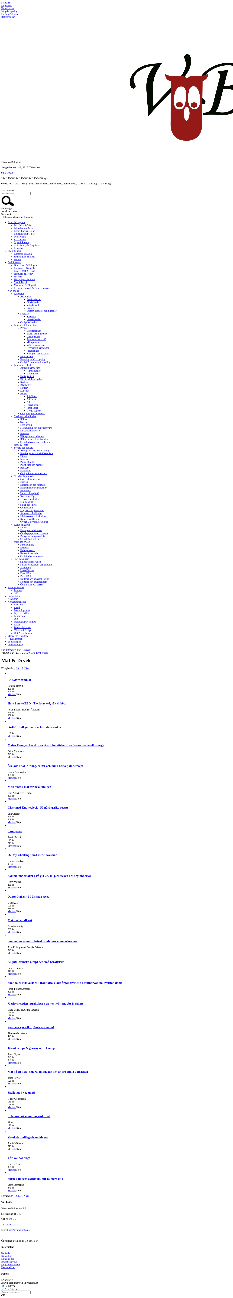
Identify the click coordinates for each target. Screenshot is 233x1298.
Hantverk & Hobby (23, 273)
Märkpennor (33, 342)
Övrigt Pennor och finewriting (35, 362)
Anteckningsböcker (30, 367)
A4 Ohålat (32, 396)
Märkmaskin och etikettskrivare (36, 427)
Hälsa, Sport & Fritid (24, 279)
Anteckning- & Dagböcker (27, 245)
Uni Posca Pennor (23, 633)
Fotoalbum (25, 470)
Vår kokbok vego (19, 1158)
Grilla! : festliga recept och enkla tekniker (34, 727)
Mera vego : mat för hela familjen (29, 786)
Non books (13, 290)
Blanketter (25, 385)
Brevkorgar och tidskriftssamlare (36, 453)
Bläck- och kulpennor (37, 333)
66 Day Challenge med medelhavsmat (32, 855)
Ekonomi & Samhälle (25, 268)
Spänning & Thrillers (24, 256)
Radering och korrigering (32, 359)
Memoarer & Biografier (26, 285)
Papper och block (22, 365)
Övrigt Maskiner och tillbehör (35, 442)
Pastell (17, 624)
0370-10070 (7, 172)
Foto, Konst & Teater (24, 271)
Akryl (17, 607)
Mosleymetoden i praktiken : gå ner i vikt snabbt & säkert (45, 1003)
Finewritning (14, 596)
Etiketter (24, 390)
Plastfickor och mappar (31, 464)
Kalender (31, 316)
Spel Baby (25, 567)
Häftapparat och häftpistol (33, 484)
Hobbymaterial (27, 550)
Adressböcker (33, 370)
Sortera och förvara (23, 447)
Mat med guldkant (20, 920)
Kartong (24, 382)
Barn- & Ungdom (16, 222)
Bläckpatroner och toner (32, 436)
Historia (18, 276)
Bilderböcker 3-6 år (23, 228)
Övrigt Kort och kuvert (31, 539)
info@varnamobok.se (20, 1230)
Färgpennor (20, 616)
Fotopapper (32, 407)
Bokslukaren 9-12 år (24, 233)
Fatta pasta (15, 831)
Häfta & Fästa (21, 444)
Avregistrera (11, 1289)
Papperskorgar (27, 462)
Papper (23, 393)
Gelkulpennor (33, 336)
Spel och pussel (21, 559)
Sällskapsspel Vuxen (30, 561)
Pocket (17, 259)
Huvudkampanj (15, 638)
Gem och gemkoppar (30, 479)
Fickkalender (33, 302)
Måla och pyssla (22, 541)
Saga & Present (21, 242)
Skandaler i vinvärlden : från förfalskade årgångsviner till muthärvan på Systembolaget (65, 982)
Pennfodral (25, 490)
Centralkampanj (15, 644)
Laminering (26, 425)
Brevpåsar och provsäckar (33, 536)
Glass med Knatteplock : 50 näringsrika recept (38, 807)
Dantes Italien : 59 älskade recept (29, 896)
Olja (16, 618)
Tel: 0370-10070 (9, 1224)
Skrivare (24, 422)
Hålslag (24, 482)
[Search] (7, 205)
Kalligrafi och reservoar (38, 353)
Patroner (18, 590)
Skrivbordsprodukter (24, 476)
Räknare (24, 419)
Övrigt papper (34, 410)
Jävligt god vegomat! (21, 1092)
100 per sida (42, 652)
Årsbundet (25, 296)
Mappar (24, 459)
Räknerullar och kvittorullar (34, 439)
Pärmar (23, 456)
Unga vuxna (20, 236)
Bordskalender (34, 299)
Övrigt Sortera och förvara (33, 473)
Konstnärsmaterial (29, 553)
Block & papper (22, 610)
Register (24, 467)
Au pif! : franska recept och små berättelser (36, 962)
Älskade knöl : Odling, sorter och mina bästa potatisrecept (45, 766)
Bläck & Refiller (16, 587)
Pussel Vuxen (27, 570)
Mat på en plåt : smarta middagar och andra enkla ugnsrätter (48, 1071)
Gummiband (26, 507)
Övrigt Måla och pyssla (32, 556)
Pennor (23, 328)
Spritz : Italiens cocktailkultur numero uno (35, 1178)
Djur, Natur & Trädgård (26, 265)
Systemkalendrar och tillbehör (41, 310)
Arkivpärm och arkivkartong (34, 450)
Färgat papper (33, 405)
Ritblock (24, 547)
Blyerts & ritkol (21, 613)
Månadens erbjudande (19, 636)
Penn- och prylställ (29, 493)
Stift (16, 593)
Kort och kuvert (22, 524)
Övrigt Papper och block (32, 413)
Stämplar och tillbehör (31, 513)
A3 (28, 402)
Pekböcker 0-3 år (22, 225)
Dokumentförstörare (30, 430)
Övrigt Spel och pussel (31, 584)
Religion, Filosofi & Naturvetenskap (32, 288)
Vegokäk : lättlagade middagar (28, 1137)
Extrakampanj (15, 641)
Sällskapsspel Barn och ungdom (36, 564)
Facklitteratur (14, 262)
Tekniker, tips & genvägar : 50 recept (32, 1048)
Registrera (10, 1286)
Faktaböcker (20, 239)
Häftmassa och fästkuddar (33, 516)
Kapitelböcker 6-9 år (24, 231)
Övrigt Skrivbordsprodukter (34, 521)
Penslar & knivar (22, 627)
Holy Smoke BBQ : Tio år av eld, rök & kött (37, 703)
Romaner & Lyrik (23, 253)
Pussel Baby (26, 576)
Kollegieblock (27, 376)
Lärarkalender (34, 319)
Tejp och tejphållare (30, 499)
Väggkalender (34, 305)
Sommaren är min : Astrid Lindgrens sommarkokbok (43, 941)
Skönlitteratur (14, 251)
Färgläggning (27, 544)
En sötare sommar (19, 679)
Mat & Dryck (20, 282)
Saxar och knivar (28, 504)
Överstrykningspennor (38, 348)
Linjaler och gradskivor (32, 510)
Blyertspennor (34, 330)
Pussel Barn (26, 573)
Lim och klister (27, 502)
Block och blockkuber (31, 379)
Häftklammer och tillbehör (33, 487)
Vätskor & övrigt (22, 630)
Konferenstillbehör (29, 519)
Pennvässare (26, 356)
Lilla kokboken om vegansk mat (29, 1116)
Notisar (24, 387)
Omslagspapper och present (34, 533)
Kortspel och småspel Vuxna (34, 579)
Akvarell (18, 604)
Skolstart (24, 313)
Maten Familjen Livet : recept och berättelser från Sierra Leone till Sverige (56, 745)
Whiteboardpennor (36, 345)
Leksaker (18, 248)
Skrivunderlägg (28, 496)
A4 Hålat (31, 399)
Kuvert (23, 527)
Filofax (30, 308)
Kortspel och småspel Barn (33, 581)
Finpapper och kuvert (31, 530)
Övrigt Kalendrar (28, 322)
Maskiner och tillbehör (25, 416)
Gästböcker (32, 373)
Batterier (24, 433)
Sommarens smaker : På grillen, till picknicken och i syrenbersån (50, 875)
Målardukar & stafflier (25, 621)
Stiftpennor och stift (36, 339)
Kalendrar (19, 293)
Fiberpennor (33, 350)
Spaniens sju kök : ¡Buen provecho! (31, 1027)
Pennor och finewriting (25, 325)
